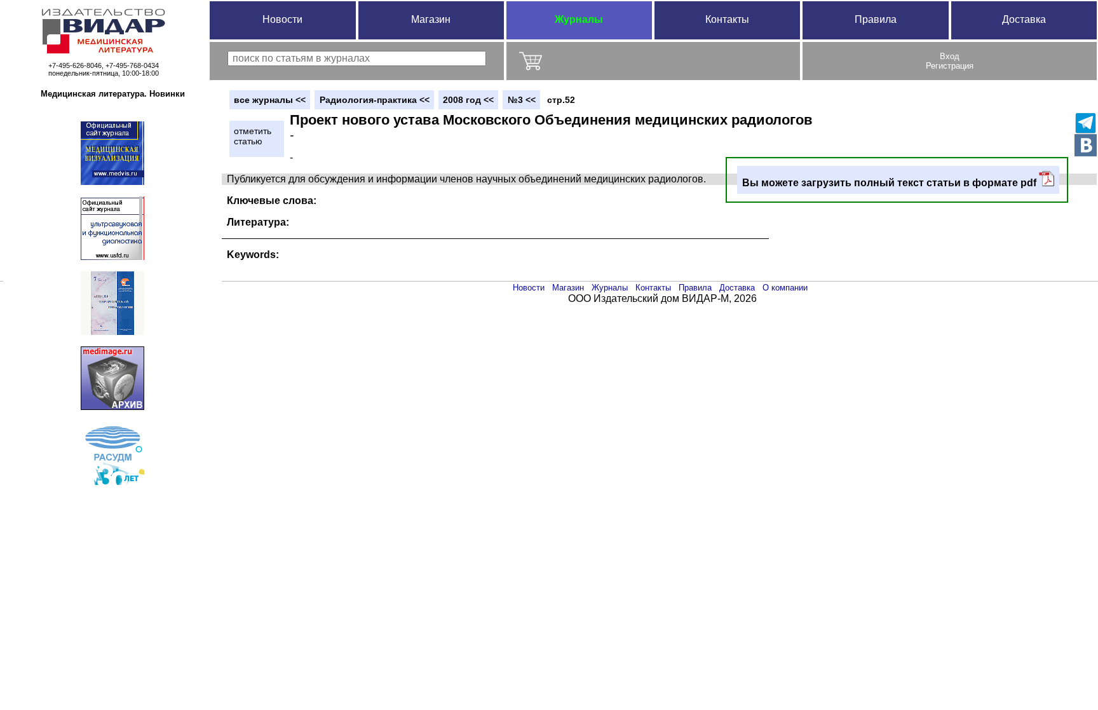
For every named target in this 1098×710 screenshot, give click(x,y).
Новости (282, 19)
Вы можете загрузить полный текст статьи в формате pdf (890, 182)
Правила (876, 19)
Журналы (579, 19)
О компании (785, 287)
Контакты (727, 19)
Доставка (1024, 19)
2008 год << (468, 100)
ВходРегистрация (949, 61)
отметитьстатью (252, 136)
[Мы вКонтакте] (1085, 145)
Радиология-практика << (375, 100)
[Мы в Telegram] (1085, 123)
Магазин (431, 19)
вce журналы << (270, 100)
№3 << (522, 100)
